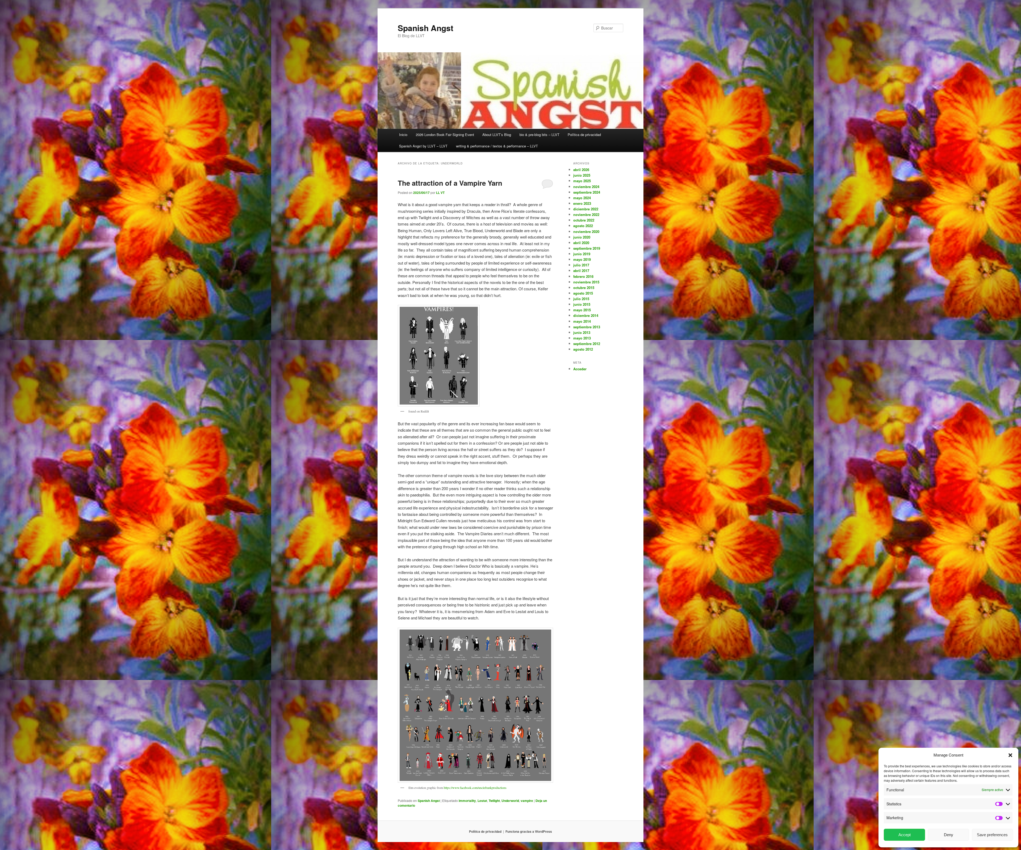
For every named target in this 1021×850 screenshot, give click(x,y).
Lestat (482, 800)
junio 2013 (581, 332)
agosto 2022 (583, 225)
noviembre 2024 (586, 186)
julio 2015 (581, 298)
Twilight (494, 800)
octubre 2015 (583, 287)
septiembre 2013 (586, 326)
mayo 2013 (582, 338)
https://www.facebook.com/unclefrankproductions (475, 787)
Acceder (580, 368)
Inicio (403, 134)
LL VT (440, 192)
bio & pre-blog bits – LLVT (539, 134)
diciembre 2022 (585, 208)
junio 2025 (581, 175)
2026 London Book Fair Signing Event (445, 134)
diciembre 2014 (585, 315)
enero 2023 (582, 203)
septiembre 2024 (586, 192)
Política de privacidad (584, 134)
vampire (527, 800)
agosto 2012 (583, 349)
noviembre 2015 (586, 281)
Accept (904, 834)
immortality (467, 800)
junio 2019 (581, 253)
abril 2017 (581, 270)
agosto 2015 (583, 293)
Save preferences (992, 834)
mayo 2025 (582, 180)
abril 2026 (581, 169)
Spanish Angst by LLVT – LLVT (423, 145)
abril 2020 (581, 242)
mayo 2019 (582, 259)
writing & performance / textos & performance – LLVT (497, 145)
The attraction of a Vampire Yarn (450, 183)
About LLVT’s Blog (496, 134)
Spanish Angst (425, 27)
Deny (948, 834)
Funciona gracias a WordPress (528, 831)
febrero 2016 (583, 276)
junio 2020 (581, 237)
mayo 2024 (582, 197)
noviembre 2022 (586, 214)
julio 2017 (581, 264)
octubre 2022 (583, 220)
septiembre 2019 (586, 248)
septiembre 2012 (586, 343)
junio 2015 (581, 304)
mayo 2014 (582, 321)
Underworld (510, 800)
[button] (1010, 755)
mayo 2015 (582, 309)
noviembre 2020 (586, 231)
